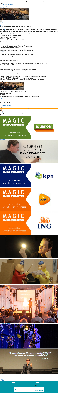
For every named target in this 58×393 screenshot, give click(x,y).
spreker (5, 29)
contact (29, 108)
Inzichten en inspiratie (2, 379)
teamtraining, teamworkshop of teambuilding (6, 105)
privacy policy (20, 390)
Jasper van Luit (1, 22)
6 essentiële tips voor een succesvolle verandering (6, 100)
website (1, 112)
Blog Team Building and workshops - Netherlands (5, 380)
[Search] (42, 385)
